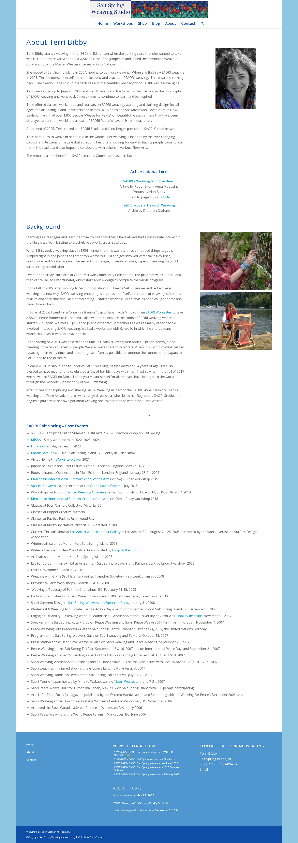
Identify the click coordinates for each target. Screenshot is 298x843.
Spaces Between (43, 486)
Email (204, 769)
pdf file (164, 197)
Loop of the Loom (125, 550)
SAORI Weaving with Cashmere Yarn (133, 810)
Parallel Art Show (44, 453)
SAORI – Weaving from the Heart (149, 181)
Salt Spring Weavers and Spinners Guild (98, 602)
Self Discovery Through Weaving (149, 205)
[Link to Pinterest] (269, 831)
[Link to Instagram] (262, 831)
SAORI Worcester (159, 312)
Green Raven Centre (105, 486)
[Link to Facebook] (256, 831)
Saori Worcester (127, 681)
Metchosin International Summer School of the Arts (70, 479)
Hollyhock (38, 446)
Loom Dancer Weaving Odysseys (81, 492)
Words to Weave (68, 459)
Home (30, 744)
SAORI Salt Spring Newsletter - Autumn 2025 (153, 763)
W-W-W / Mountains (124, 795)
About (30, 752)
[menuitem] (103, 23)
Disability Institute (188, 616)
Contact (31, 760)
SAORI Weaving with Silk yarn (130, 803)
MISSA (36, 440)
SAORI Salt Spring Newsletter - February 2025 (154, 774)
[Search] (201, 23)
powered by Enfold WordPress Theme (83, 837)
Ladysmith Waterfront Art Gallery (95, 532)
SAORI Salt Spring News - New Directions (152, 759)
